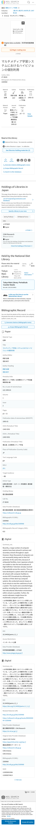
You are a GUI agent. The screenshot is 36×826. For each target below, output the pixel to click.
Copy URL (12, 161)
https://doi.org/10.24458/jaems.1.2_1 (15, 706)
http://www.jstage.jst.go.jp (12, 653)
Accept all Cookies (27, 822)
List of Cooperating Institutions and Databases (14, 199)
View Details (30, 115)
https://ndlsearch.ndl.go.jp (12, 513)
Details (9, 816)
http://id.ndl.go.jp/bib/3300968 (13, 524)
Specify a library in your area (17, 211)
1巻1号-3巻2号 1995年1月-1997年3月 (23, 11)
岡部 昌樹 (6, 369)
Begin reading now (19, 50)
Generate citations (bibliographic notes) (17, 165)
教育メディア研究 (11, 8)
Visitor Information (28, 274)
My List (5, 161)
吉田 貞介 (6, 372)
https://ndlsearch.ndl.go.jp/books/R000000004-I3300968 (18, 719)
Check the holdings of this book (21, 246)
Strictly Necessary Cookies (10, 822)
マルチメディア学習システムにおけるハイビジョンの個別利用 (17, 349)
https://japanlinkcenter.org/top (13, 742)
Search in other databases (13, 172)
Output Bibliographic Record (14, 168)
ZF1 (4, 468)
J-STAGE (28, 230)
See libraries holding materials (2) (18, 150)
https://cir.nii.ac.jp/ (9, 731)
